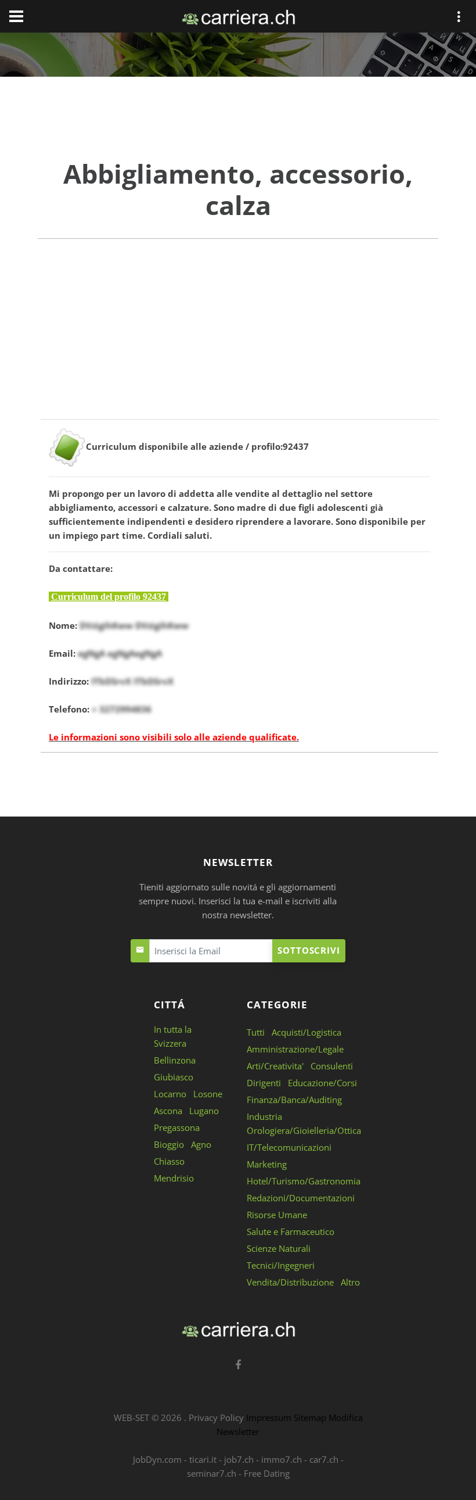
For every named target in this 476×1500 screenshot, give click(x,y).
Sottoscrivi (308, 950)
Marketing (267, 1164)
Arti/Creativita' (275, 1066)
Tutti (256, 1032)
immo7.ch (281, 1459)
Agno (201, 1144)
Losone (207, 1094)
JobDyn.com (157, 1459)
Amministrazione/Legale (295, 1049)
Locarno (170, 1094)
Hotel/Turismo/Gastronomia (303, 1181)
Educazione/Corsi (322, 1083)
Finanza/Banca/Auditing (294, 1099)
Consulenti (332, 1066)
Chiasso (169, 1161)
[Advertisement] (238, 337)
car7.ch (323, 1459)
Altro (350, 1282)
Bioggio (169, 1144)
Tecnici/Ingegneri (281, 1265)
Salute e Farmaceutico (290, 1231)
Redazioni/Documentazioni (301, 1198)
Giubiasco (173, 1077)
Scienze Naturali (279, 1248)
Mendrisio (174, 1178)
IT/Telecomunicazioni (289, 1147)
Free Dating (267, 1473)
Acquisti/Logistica (306, 1032)
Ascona (168, 1110)
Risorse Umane (277, 1214)
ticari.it (203, 1459)
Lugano (204, 1110)
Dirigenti (264, 1083)
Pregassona (177, 1127)
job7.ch (239, 1459)
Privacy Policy (216, 1417)
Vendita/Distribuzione (290, 1282)
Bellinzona (175, 1060)
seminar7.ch (211, 1473)
